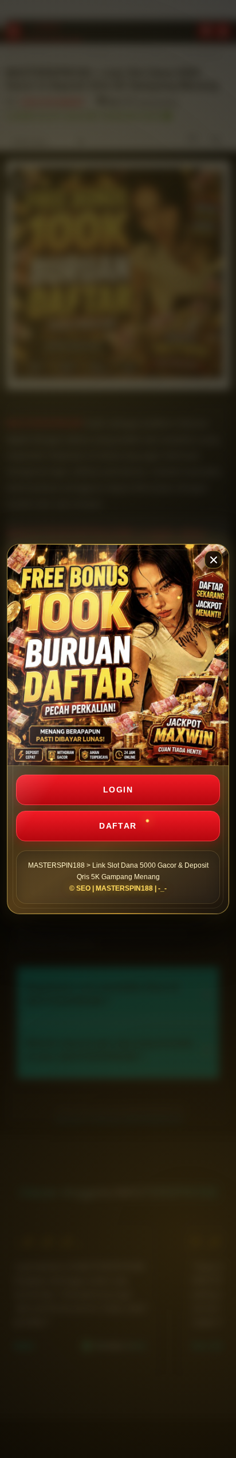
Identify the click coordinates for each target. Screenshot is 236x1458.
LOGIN (118, 789)
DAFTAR (117, 825)
